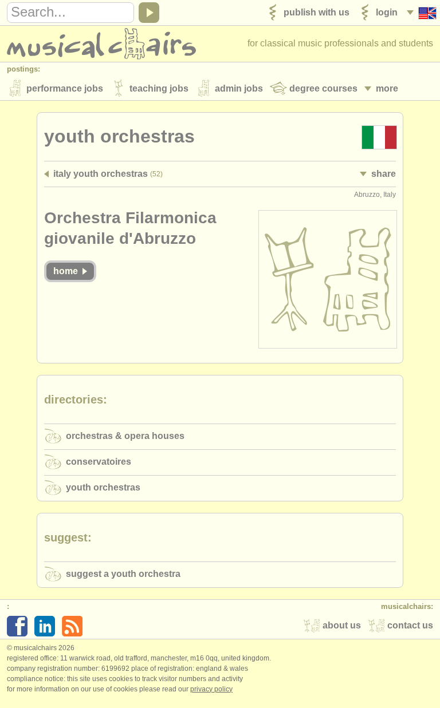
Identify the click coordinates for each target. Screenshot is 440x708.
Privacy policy (211, 689)
